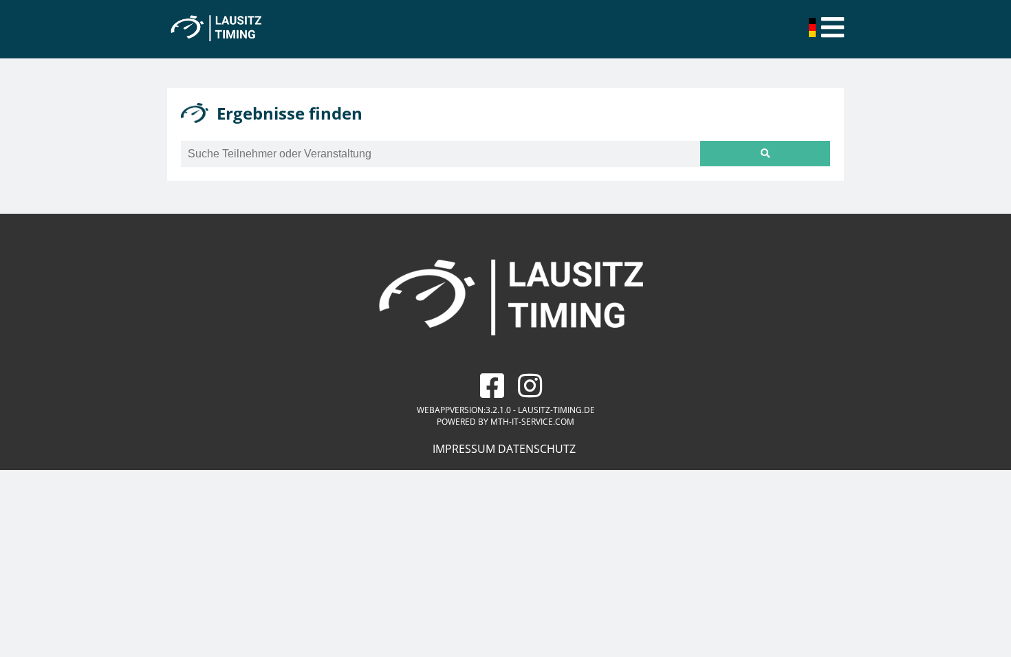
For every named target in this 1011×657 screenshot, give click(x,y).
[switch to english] (813, 33)
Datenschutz (537, 448)
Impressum (464, 448)
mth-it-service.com (532, 421)
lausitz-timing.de (556, 410)
